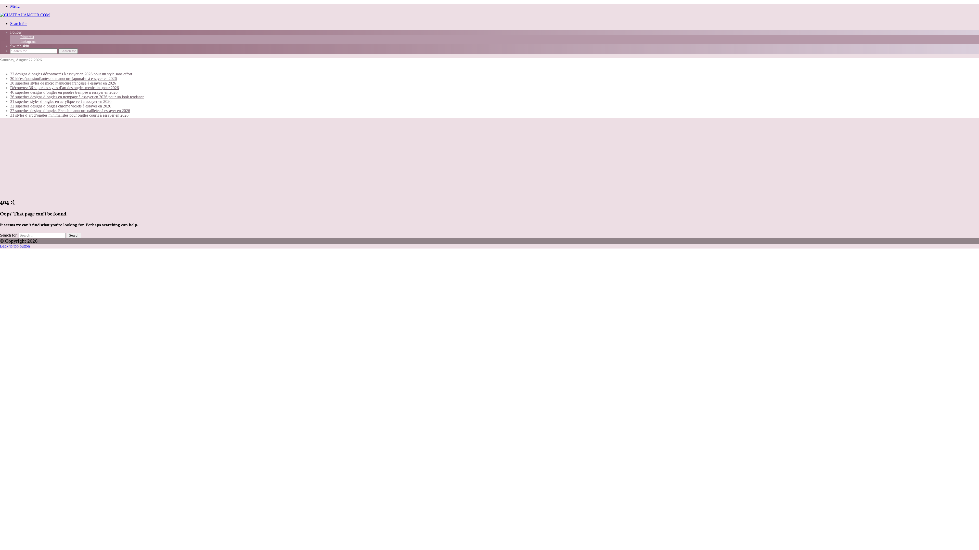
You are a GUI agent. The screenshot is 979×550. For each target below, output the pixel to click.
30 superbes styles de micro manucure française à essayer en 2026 (63, 83)
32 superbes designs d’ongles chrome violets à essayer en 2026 (60, 106)
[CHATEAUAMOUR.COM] (25, 15)
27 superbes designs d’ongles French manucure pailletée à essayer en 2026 (70, 110)
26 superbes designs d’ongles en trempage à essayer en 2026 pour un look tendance (77, 97)
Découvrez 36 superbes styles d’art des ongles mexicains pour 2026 (64, 88)
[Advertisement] (489, 157)
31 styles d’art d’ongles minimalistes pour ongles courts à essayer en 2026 (69, 115)
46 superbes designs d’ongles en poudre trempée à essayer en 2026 (64, 92)
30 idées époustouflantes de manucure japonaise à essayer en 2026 (63, 78)
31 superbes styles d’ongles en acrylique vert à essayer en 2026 (60, 101)
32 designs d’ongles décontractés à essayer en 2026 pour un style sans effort (71, 74)
